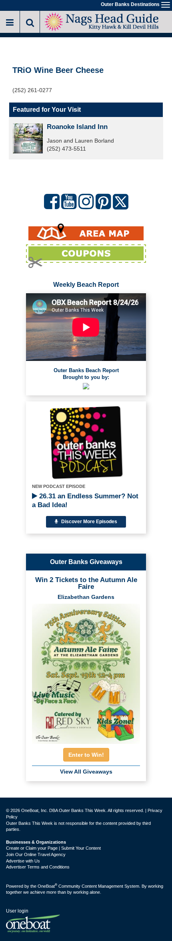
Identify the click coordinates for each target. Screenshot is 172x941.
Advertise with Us (23, 860)
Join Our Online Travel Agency (36, 854)
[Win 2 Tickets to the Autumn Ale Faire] (86, 671)
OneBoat (47, 886)
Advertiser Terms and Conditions (38, 866)
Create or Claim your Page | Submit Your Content (53, 848)
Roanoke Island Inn (77, 127)
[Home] (102, 21)
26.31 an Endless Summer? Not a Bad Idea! (85, 500)
